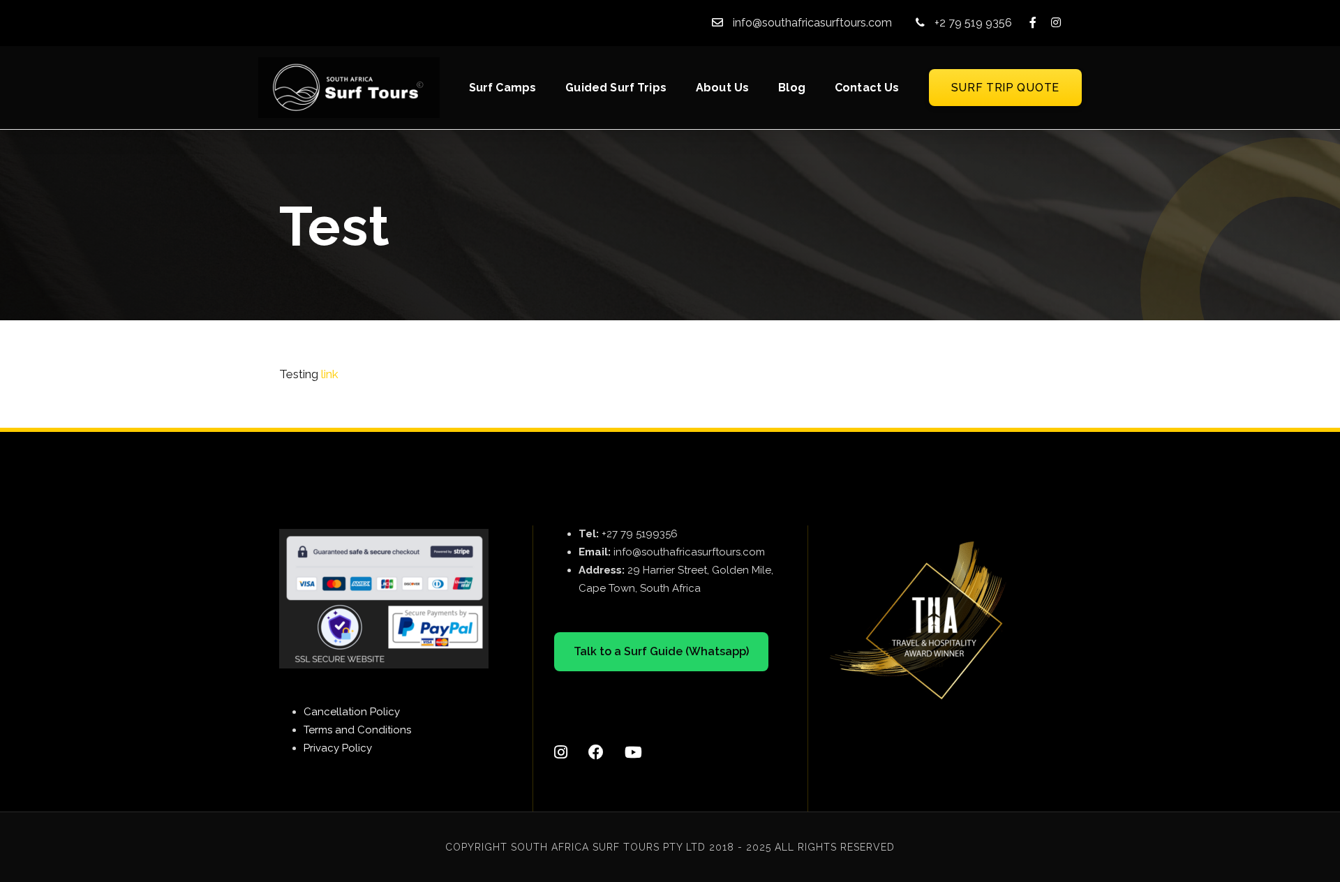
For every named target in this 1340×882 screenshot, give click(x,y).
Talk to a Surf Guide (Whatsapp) (661, 651)
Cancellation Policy (352, 711)
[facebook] (1032, 22)
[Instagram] (560, 739)
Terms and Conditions (357, 730)
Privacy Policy (338, 748)
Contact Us (867, 87)
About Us (722, 87)
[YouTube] (633, 739)
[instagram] (1056, 22)
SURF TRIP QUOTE (1005, 87)
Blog (791, 87)
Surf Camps (503, 87)
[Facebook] (596, 739)
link (329, 374)
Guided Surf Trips (616, 87)
